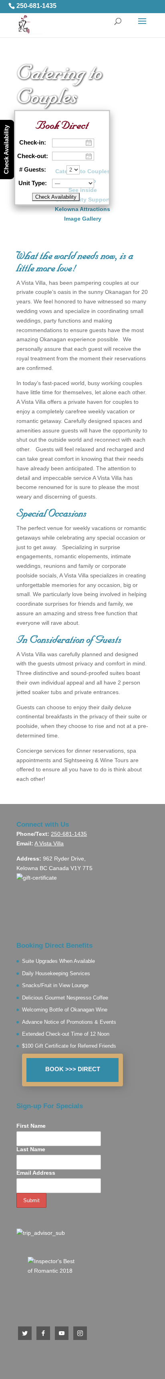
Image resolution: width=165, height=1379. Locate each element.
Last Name (30, 1149)
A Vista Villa (49, 843)
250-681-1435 (36, 6)
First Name (31, 1126)
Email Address (35, 1173)
